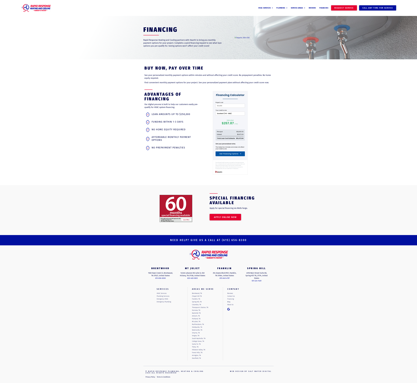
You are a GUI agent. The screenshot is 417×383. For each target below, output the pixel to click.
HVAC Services (264, 8)
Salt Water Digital (259, 371)
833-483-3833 (192, 278)
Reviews (312, 8)
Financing (323, 8)
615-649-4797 (225, 278)
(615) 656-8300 (234, 240)
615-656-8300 (160, 278)
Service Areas (297, 8)
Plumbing (280, 8)
